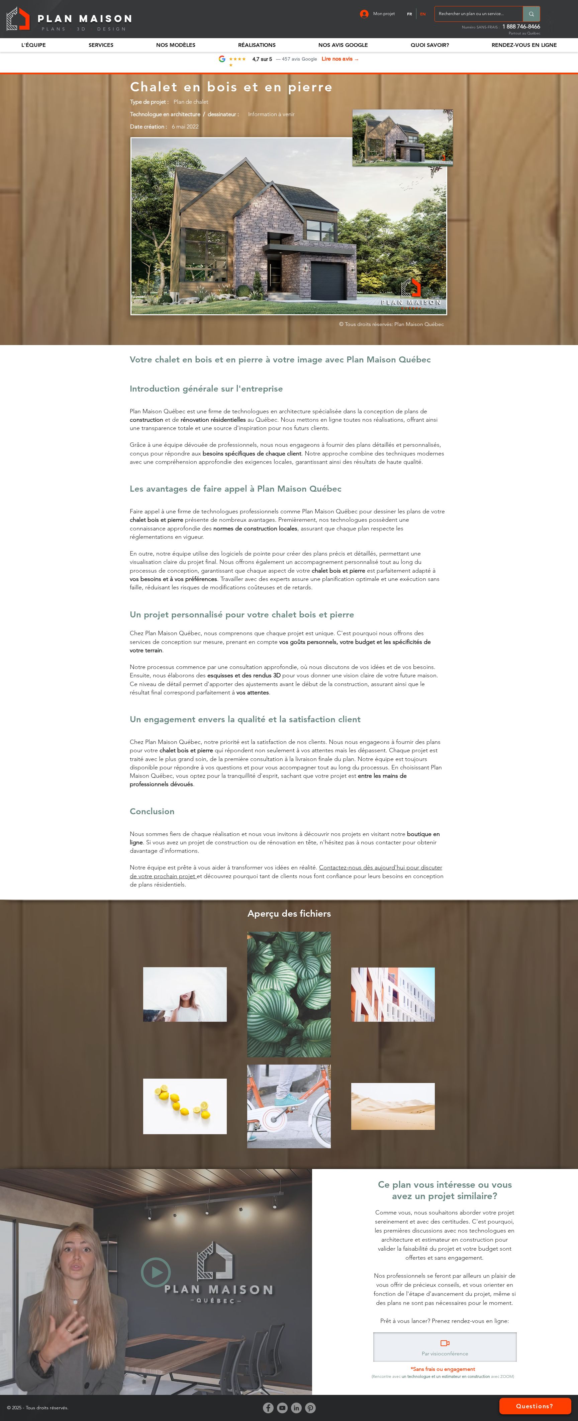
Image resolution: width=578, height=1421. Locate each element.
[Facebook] (268, 1408)
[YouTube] (282, 1408)
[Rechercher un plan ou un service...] (531, 13)
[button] (33, 45)
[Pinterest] (310, 1408)
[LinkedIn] (296, 1408)
